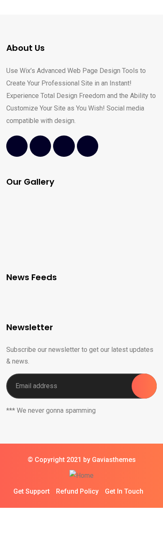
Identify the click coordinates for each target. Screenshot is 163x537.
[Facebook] (17, 146)
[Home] (81, 476)
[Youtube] (63, 146)
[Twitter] (40, 146)
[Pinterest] (87, 146)
